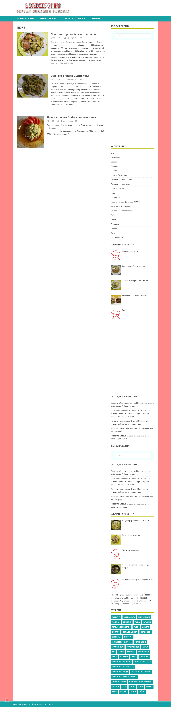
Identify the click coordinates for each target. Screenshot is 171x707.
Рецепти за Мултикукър (121, 206)
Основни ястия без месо (121, 179)
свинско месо (119, 682)
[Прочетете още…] (67, 63)
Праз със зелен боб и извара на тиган (71, 117)
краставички (133, 647)
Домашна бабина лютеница (125, 406)
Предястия (115, 197)
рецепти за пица (120, 672)
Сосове (114, 229)
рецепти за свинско (141, 672)
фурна (149, 687)
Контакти (68, 18)
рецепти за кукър (143, 662)
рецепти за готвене (121, 662)
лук (113, 652)
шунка (133, 691)
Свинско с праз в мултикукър (70, 76)
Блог (113, 153)
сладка (115, 687)
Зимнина (114, 166)
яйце (142, 691)
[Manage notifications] (7, 700)
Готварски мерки (25, 18)
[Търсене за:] (132, 35)
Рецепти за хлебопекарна (122, 211)
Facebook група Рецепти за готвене (126, 595)
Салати (114, 220)
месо (121, 652)
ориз (114, 657)
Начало (82, 18)
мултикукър (143, 652)
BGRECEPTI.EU (145, 601)
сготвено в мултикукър (140, 682)
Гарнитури (115, 157)
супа (132, 687)
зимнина (116, 637)
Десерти (114, 162)
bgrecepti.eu (72, 38)
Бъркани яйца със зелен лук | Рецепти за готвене (132, 403)
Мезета (114, 171)
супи (140, 687)
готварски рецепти (121, 627)
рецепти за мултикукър (123, 667)
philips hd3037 (144, 617)
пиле (134, 657)
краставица (117, 647)
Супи (113, 233)
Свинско (127, 622)
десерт (145, 627)
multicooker (129, 617)
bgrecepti (116, 617)
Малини (115, 622)
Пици (113, 193)
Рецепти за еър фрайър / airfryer (125, 202)
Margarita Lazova (118, 436)
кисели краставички (121, 642)
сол (124, 687)
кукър (145, 647)
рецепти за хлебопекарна (124, 677)
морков (130, 652)
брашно (147, 622)
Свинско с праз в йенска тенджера (73, 34)
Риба (113, 215)
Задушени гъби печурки (130, 424)
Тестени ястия (117, 237)
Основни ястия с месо (120, 184)
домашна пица (130, 632)
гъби (136, 627)
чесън (123, 691)
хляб (114, 691)
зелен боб (145, 632)
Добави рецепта (48, 18)
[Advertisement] (134, 92)
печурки (124, 657)
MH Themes (49, 704)
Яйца (137, 622)
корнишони (140, 642)
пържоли (144, 657)
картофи (128, 637)
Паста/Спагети (117, 188)
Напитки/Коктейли (119, 175)
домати (115, 632)
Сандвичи (115, 224)
